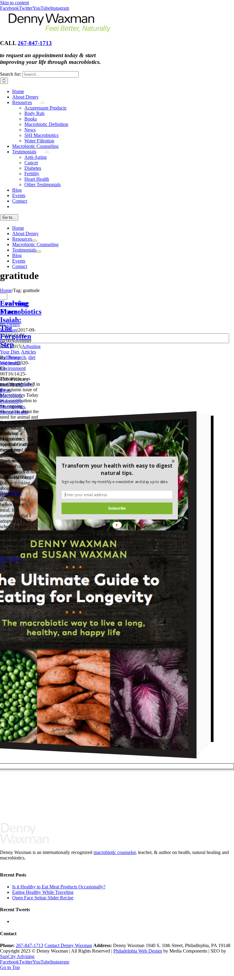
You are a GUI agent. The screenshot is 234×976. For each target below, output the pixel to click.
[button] (117, 469)
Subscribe (117, 508)
